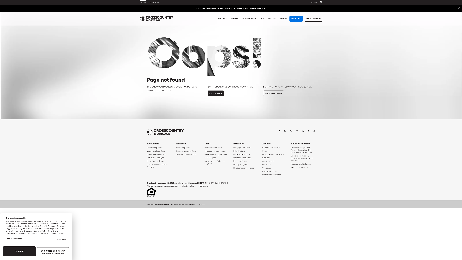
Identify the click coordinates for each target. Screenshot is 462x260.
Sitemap (202, 204)
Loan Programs (210, 158)
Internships (266, 158)
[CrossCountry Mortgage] (156, 19)
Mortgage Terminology (242, 158)
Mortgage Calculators (241, 148)
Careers (265, 151)
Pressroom (266, 165)
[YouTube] (303, 131)
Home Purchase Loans (155, 161)
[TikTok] (314, 131)
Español (314, 2)
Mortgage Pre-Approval (156, 154)
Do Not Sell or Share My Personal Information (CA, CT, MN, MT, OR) (302, 158)
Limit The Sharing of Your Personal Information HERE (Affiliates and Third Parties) (301, 150)
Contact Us (266, 168)
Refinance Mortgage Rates (186, 151)
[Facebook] (280, 131)
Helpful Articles (239, 151)
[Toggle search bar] (320, 2)
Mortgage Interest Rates (156, 151)
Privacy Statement (14, 239)
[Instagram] (297, 131)
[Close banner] (68, 217)
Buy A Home (222, 19)
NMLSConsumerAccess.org (243, 168)
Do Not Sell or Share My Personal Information (53, 252)
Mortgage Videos (240, 161)
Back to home (215, 93)
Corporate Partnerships (271, 148)
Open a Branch (268, 161)
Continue (19, 251)
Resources (272, 19)
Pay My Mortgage (240, 165)
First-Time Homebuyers (155, 158)
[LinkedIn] (285, 131)
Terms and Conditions (299, 167)
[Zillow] (308, 131)
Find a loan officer (273, 93)
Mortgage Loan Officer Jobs (273, 154)
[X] (291, 131)
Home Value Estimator (241, 154)
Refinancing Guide (183, 148)
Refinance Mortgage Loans (186, 154)
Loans (262, 19)
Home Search (154, 2)
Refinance (234, 19)
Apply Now (296, 19)
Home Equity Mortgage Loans (216, 154)
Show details (61, 239)
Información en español (271, 175)
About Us (283, 19)
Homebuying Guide (154, 148)
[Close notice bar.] (459, 8)
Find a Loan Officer (249, 19)
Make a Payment (313, 19)
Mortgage (143, 2)
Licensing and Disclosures (301, 164)
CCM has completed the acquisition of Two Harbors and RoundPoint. (231, 8)
